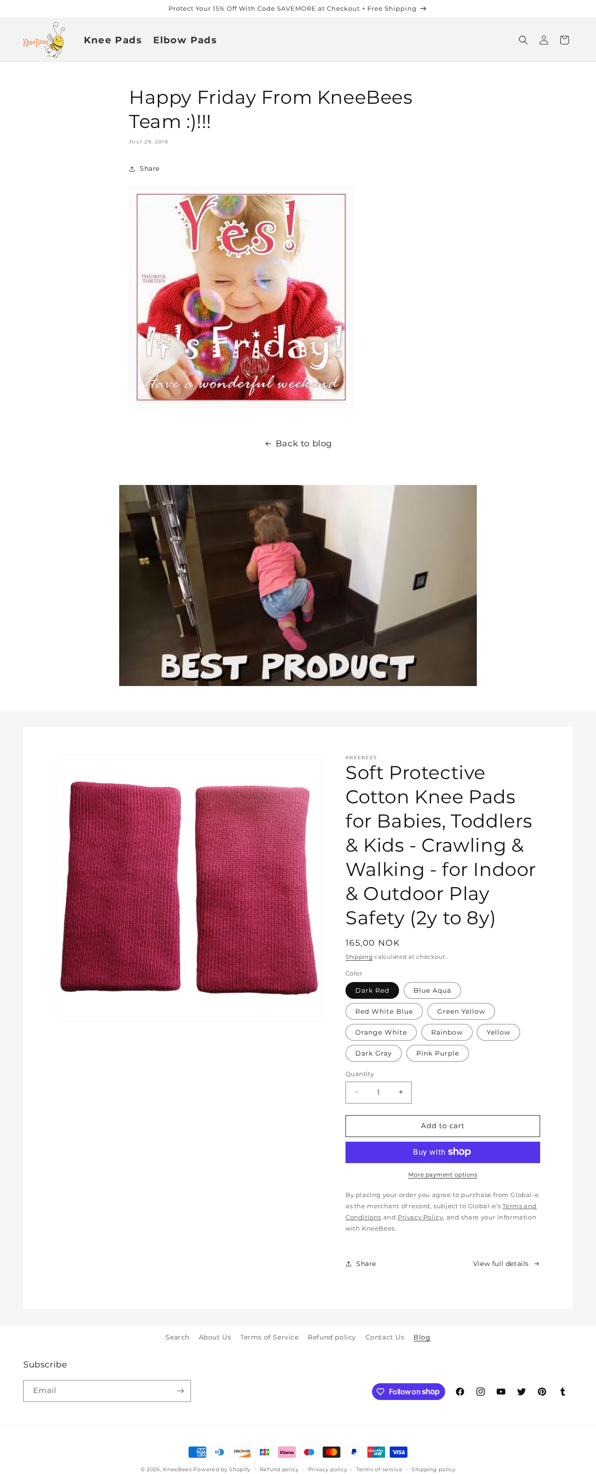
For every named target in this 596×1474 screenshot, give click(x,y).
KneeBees (177, 1469)
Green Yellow (461, 1011)
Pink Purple (437, 1053)
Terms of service (379, 1469)
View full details (501, 1263)
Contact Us (385, 1337)
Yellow (498, 1032)
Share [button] (150, 169)
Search (177, 1337)
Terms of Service (269, 1337)
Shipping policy (434, 1469)
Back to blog (304, 443)
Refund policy (332, 1337)
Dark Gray (373, 1053)
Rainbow (447, 1032)
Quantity (359, 1073)
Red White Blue (384, 1011)
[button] (523, 40)
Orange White (381, 1032)
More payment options (442, 1174)
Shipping (359, 956)
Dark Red (372, 990)
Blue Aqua (432, 990)
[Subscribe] (180, 1391)
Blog (421, 1337)
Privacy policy (327, 1469)
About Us (215, 1337)
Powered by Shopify (222, 1469)
